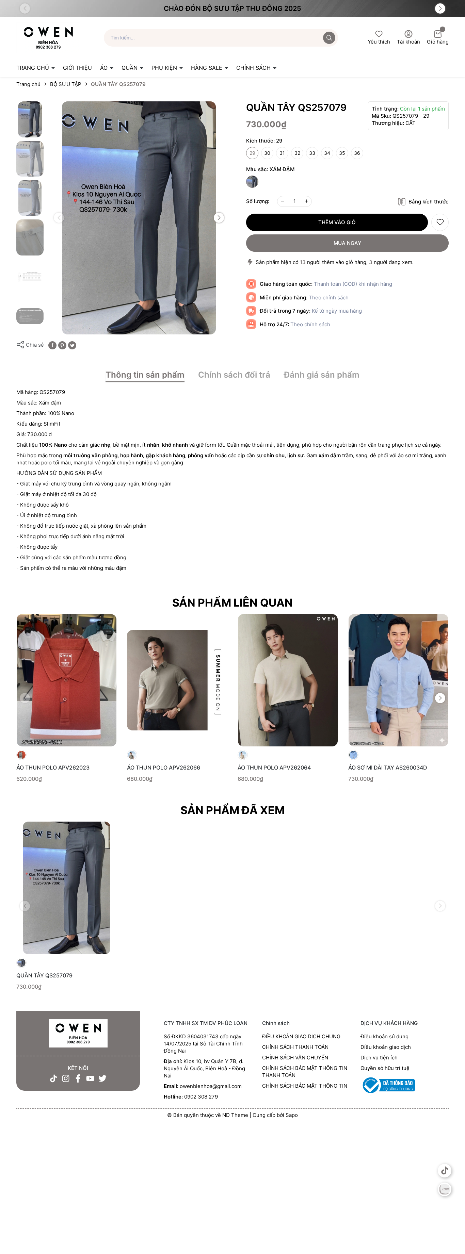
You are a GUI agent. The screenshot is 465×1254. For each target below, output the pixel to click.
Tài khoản (408, 41)
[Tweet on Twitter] (72, 345)
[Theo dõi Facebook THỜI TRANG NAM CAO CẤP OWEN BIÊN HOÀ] (78, 1078)
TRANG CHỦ (33, 67)
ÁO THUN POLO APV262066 (163, 767)
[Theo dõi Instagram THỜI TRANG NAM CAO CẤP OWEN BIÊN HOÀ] (65, 1078)
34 (327, 153)
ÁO (104, 67)
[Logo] (48, 37)
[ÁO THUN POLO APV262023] (66, 680)
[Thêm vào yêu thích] (440, 222)
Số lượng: (257, 201)
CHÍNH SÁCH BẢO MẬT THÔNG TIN (304, 1086)
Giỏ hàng (438, 41)
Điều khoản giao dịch (385, 1047)
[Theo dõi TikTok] (53, 1078)
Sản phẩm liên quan (232, 602)
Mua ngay (347, 243)
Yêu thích (379, 41)
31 (282, 153)
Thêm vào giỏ (337, 222)
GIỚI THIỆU (77, 67)
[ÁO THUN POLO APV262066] (177, 680)
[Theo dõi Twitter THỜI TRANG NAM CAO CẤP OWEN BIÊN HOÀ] (102, 1078)
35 (342, 153)
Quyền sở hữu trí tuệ (385, 1068)
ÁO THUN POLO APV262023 (53, 767)
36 (357, 153)
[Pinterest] (62, 345)
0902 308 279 (201, 1096)
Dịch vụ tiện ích (379, 1057)
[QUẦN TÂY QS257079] (66, 888)
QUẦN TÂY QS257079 (44, 975)
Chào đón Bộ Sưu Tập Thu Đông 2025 (232, 8)
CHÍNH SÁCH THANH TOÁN (295, 1047)
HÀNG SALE (207, 67)
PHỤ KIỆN (165, 67)
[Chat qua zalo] (444, 1189)
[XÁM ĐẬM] (252, 182)
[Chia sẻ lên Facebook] (52, 345)
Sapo (292, 1115)
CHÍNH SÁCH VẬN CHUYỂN (295, 1057)
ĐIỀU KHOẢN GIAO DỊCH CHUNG (301, 1036)
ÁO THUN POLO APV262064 (274, 767)
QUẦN (130, 67)
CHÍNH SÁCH (254, 67)
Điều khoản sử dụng (384, 1036)
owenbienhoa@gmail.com (211, 1086)
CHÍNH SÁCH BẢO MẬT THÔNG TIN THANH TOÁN (304, 1071)
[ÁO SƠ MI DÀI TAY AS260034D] (398, 680)
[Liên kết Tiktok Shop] (444, 1170)
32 (297, 153)
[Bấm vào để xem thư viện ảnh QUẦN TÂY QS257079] (138, 217)
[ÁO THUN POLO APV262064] (288, 680)
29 (252, 153)
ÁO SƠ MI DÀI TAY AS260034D (387, 767)
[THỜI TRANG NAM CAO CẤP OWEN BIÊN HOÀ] (78, 1033)
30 (267, 153)
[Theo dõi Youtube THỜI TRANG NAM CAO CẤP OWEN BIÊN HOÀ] (90, 1078)
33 (312, 153)
